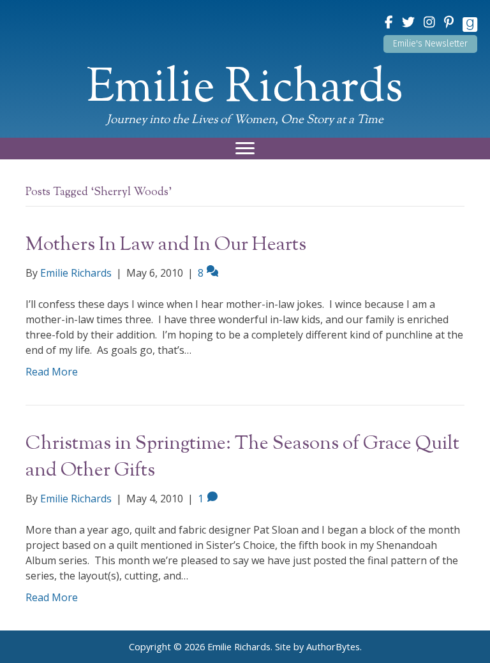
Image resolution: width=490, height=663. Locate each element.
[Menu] (245, 148)
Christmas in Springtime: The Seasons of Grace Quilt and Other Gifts (242, 457)
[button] (430, 44)
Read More (52, 372)
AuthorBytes (333, 647)
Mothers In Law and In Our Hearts (166, 245)
